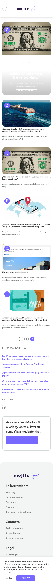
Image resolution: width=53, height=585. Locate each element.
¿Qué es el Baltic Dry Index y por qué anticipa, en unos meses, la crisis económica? (26, 71)
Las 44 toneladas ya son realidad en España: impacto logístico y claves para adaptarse (25, 357)
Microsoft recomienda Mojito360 (15, 272)
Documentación (14, 497)
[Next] (46, 58)
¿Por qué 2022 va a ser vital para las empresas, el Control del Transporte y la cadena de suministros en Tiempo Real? (26, 226)
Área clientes (13, 533)
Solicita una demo (15, 528)
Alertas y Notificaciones (18, 512)
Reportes (11, 502)
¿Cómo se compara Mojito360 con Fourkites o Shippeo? (23, 366)
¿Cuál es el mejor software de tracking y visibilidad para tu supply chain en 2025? (25, 382)
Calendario (11, 507)
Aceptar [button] (26, 578)
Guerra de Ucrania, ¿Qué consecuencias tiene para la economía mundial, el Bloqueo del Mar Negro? (23, 130)
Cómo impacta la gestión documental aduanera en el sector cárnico (26, 391)
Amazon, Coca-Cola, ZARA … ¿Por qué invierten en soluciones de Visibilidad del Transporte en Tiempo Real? (24, 319)
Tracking (10, 492)
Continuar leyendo (26, 91)
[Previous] (7, 58)
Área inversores (14, 538)
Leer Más (9, 578)
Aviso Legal (12, 554)
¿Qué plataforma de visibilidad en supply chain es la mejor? (25, 374)
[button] (4, 9)
